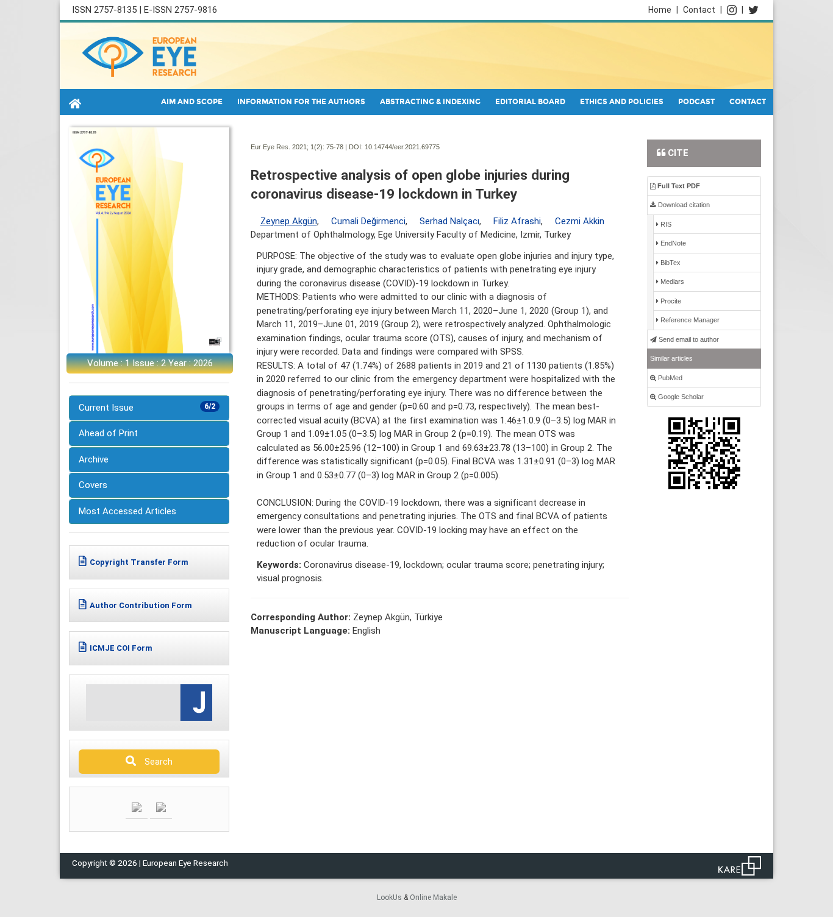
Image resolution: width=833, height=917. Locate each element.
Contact (702, 10)
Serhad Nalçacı (449, 221)
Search (156, 762)
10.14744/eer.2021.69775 (402, 146)
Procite (670, 301)
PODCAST (696, 101)
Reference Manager (689, 320)
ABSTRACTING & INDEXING (430, 101)
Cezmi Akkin (579, 221)
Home (663, 10)
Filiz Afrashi (517, 221)
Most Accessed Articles (127, 511)
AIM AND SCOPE (192, 101)
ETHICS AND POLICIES (621, 101)
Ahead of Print (108, 433)
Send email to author (688, 339)
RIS (665, 224)
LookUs (389, 897)
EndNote (672, 243)
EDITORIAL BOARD (530, 101)
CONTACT (747, 101)
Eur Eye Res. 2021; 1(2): (287, 146)
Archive (94, 459)
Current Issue (147, 407)
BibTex (670, 262)
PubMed (669, 377)
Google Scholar (680, 396)
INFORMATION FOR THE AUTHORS (301, 101)
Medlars (671, 281)
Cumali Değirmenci (368, 221)
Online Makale (433, 897)
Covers (93, 485)
